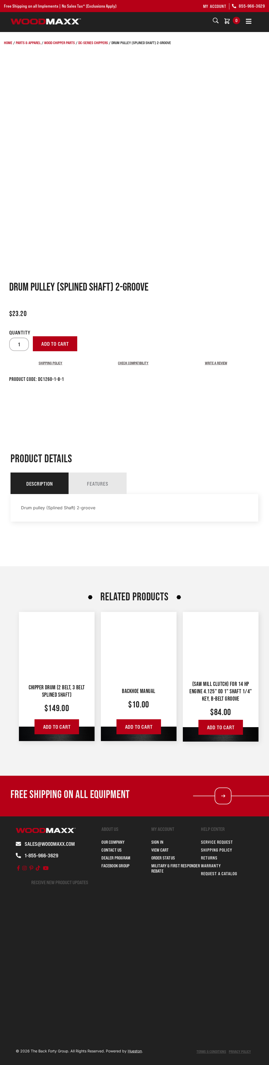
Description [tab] (39, 484)
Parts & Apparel (28, 42)
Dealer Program (115, 858)
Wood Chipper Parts (59, 42)
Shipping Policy (50, 363)
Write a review (216, 363)
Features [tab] (97, 484)
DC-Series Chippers (93, 42)
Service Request (217, 842)
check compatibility (133, 363)
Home (8, 42)
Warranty (211, 865)
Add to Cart (57, 727)
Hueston (135, 1051)
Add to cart (55, 344)
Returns (209, 858)
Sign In (157, 842)
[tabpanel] (134, 508)
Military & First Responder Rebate (175, 868)
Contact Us (111, 850)
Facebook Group (115, 865)
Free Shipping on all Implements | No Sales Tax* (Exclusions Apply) (60, 6)
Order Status (163, 858)
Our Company (113, 842)
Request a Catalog (219, 873)
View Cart (160, 850)
